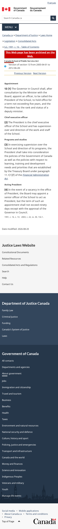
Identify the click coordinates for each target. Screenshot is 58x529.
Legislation (9, 41)
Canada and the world (13, 457)
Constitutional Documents (15, 252)
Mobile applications (29, 510)
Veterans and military (13, 483)
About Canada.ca (13, 513)
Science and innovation (14, 470)
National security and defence (17, 431)
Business (6, 400)
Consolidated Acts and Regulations (19, 265)
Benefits (6, 406)
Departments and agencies (16, 367)
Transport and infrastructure (17, 451)
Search (5, 271)
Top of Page (8, 521)
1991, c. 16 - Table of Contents (21, 46)
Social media (8, 510)
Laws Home (46, 35)
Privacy (8, 517)
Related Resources (11, 258)
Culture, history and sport (15, 438)
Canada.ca (7, 35)
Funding (6, 323)
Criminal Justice (10, 316)
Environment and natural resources (20, 425)
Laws (4, 335)
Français (51, 2)
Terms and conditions (37, 513)
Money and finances (12, 463)
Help (4, 277)
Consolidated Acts (27, 41)
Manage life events (11, 495)
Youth (5, 489)
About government (11, 373)
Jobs (4, 380)
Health (5, 412)
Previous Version (22, 73)
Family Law (7, 310)
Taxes (5, 419)
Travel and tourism (11, 393)
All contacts (8, 360)
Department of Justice (26, 35)
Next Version (39, 73)
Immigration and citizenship (16, 387)
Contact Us (7, 284)
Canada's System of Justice (15, 329)
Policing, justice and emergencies (19, 444)
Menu (9, 27)
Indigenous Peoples (12, 476)
